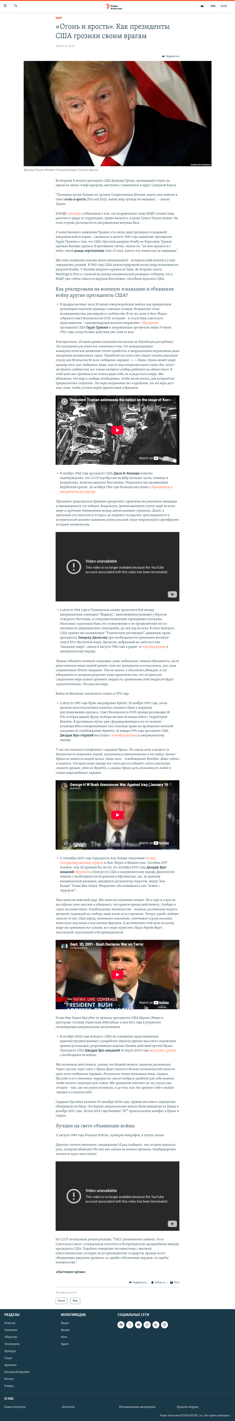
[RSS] (155, 1324)
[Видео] (202, 6)
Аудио (65, 1344)
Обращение (150, 323)
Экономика (12, 1344)
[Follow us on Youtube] (138, 1324)
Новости (9, 1323)
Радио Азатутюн (15, 1407)
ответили (74, 213)
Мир (59, 18)
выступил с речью (162, 1050)
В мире (9, 1386)
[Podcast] (164, 1324)
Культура (10, 1351)
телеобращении (154, 647)
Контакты (68, 1407)
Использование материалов (137, 1407)
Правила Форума (187, 1407)
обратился (82, 872)
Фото (64, 1337)
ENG (213, 6)
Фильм (65, 1330)
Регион (9, 1379)
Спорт (8, 1358)
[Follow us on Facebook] (121, 1324)
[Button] (170, 56)
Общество (10, 1337)
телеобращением (124, 735)
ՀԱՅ (223, 6)
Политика (10, 1330)
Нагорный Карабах (17, 1372)
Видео (65, 1323)
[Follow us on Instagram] (147, 1324)
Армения (10, 1365)
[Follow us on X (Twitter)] (129, 1324)
